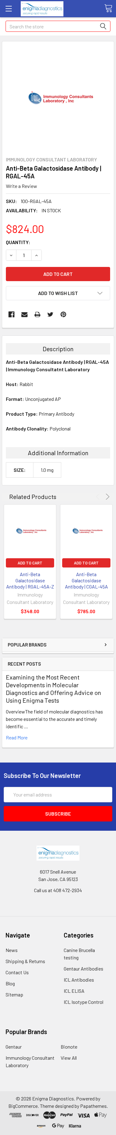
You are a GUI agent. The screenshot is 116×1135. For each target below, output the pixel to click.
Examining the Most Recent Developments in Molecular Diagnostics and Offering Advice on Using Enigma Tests (53, 688)
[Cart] (108, 8)
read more (17, 737)
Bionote (69, 1047)
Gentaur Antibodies (83, 968)
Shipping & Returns (25, 961)
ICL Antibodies (79, 980)
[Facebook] (11, 314)
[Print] (37, 314)
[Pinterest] (63, 314)
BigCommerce (23, 1106)
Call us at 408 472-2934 (58, 890)
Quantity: (18, 242)
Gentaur (14, 1047)
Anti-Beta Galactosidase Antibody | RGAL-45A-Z (30, 580)
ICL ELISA (74, 991)
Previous (99, 497)
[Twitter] (50, 314)
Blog (10, 983)
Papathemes (93, 1106)
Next (106, 497)
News (12, 950)
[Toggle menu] (8, 8)
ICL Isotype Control (83, 1002)
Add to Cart (30, 562)
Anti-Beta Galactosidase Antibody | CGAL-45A (86, 580)
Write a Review (21, 186)
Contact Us (17, 972)
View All (69, 1058)
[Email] (24, 314)
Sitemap (14, 994)
